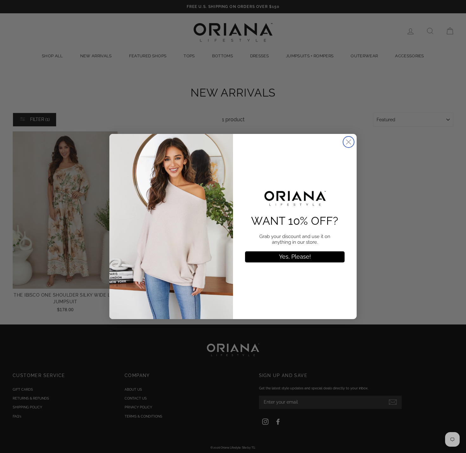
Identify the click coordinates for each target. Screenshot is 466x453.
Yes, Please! (295, 256)
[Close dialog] (348, 142)
